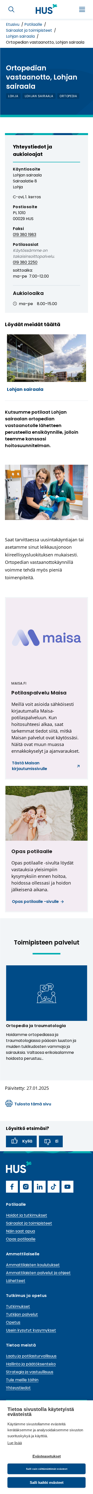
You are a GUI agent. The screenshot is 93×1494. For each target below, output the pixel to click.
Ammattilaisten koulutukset (33, 1265)
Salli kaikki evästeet (46, 1482)
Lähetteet (15, 1281)
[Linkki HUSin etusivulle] (47, 9)
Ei (56, 1141)
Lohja (13, 96)
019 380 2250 (25, 262)
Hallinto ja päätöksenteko (31, 1364)
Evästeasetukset (46, 1456)
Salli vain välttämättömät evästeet (46, 1468)
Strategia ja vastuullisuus (29, 1372)
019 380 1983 (24, 234)
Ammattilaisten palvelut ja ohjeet (38, 1273)
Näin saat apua (20, 1231)
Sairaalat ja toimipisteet (29, 30)
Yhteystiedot (18, 1388)
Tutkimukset (18, 1306)
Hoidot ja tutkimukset (26, 1215)
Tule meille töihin (22, 1380)
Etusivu (13, 24)
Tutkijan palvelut (22, 1314)
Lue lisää (14, 1443)
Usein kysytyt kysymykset (31, 1330)
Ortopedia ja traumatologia (36, 1026)
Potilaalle (33, 24)
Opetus (13, 1322)
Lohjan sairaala (21, 36)
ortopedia (68, 96)
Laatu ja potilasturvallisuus (31, 1356)
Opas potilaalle (20, 1239)
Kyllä (27, 1141)
